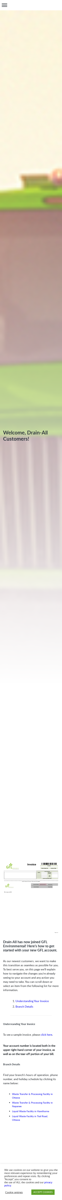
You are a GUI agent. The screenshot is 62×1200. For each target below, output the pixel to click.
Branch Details (24, 1006)
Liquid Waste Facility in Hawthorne (30, 1111)
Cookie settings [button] (14, 1192)
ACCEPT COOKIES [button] (43, 1192)
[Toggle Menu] (4, 5)
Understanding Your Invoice (32, 1001)
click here (46, 1035)
